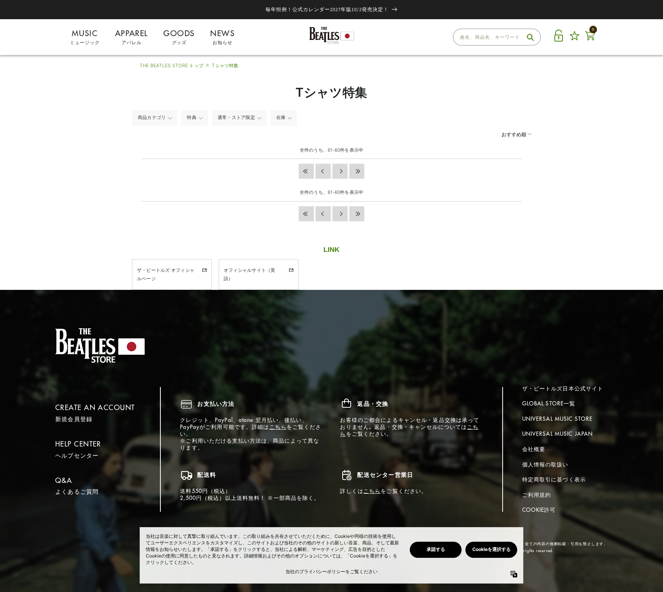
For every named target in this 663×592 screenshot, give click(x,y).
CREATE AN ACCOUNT (95, 407)
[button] (306, 171)
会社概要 (533, 449)
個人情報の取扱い (545, 464)
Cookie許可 (539, 509)
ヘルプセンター (77, 455)
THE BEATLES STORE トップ (171, 65)
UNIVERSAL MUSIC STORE (557, 418)
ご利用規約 (536, 494)
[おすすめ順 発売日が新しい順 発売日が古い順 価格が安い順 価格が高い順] (509, 134)
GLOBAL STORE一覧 (549, 403)
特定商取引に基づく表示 (554, 479)
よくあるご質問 (77, 491)
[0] (590, 40)
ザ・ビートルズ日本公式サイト (563, 388)
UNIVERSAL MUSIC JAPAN (557, 433)
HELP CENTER (78, 444)
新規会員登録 (73, 419)
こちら (278, 426)
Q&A (63, 480)
